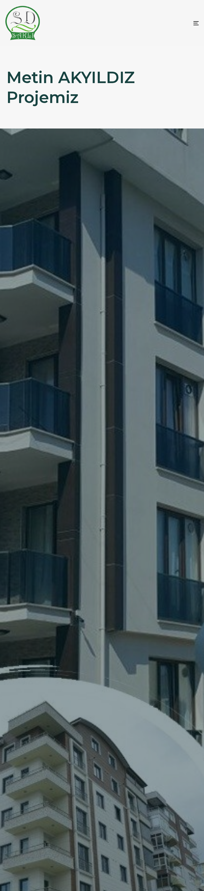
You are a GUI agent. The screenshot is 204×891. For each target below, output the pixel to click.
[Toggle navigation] (166, 23)
